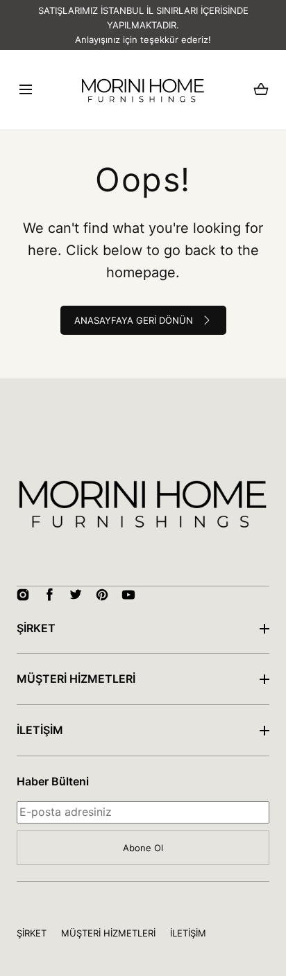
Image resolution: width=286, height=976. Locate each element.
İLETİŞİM (40, 730)
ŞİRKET (36, 628)
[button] (25, 89)
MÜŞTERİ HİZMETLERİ (76, 679)
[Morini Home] (143, 89)
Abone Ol (143, 847)
